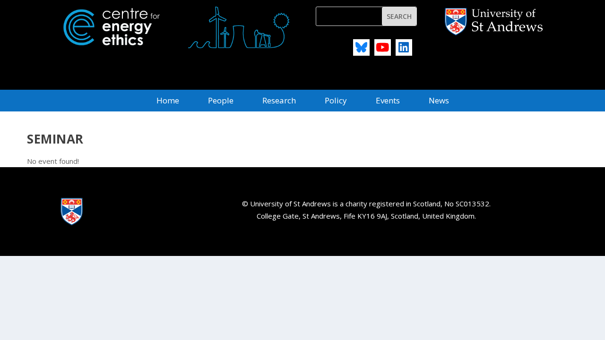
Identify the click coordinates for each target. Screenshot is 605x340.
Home (167, 101)
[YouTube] (382, 47)
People (220, 101)
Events (388, 101)
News (439, 101)
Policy (336, 101)
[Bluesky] (361, 47)
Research (279, 101)
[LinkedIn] (404, 47)
